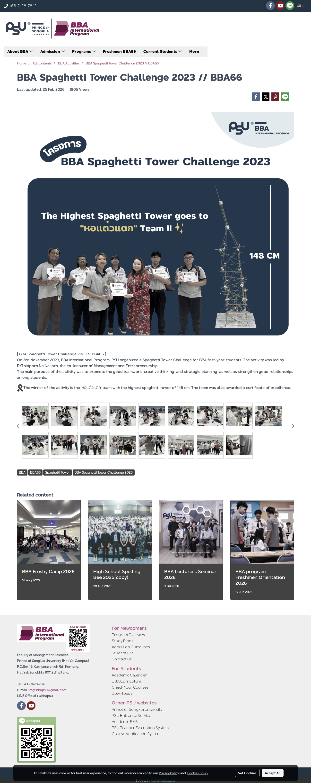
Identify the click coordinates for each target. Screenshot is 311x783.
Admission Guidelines (131, 647)
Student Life (123, 653)
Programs (82, 51)
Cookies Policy (197, 773)
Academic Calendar (129, 675)
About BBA (18, 51)
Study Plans (122, 641)
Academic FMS (125, 722)
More (194, 51)
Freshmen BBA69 (119, 51)
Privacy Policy (169, 773)
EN (303, 6)
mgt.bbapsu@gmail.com (48, 690)
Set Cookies (247, 773)
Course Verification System (136, 734)
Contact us (122, 659)
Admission (50, 51)
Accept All (273, 773)
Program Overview (128, 635)
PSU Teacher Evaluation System (140, 728)
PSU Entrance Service (131, 715)
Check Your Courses (130, 687)
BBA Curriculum (126, 681)
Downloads (122, 693)
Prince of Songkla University (137, 709)
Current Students (160, 51)
